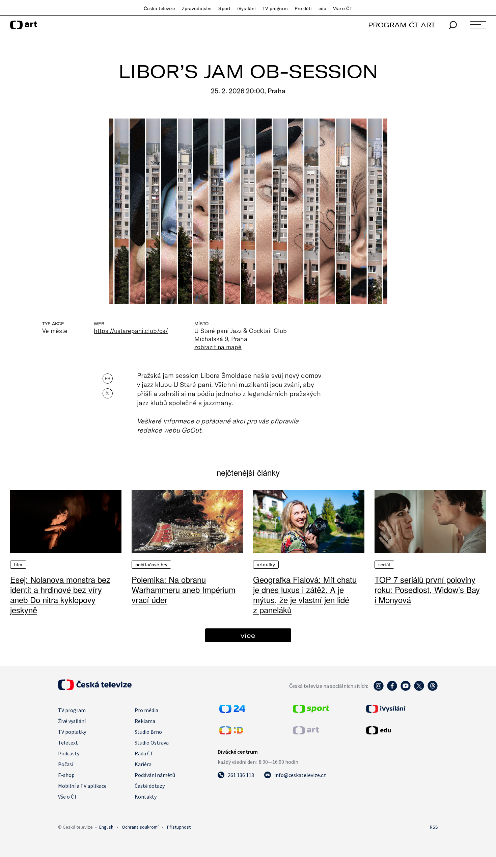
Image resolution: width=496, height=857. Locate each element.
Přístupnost (179, 827)
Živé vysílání (72, 721)
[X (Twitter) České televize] (419, 689)
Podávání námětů (155, 775)
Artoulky (266, 565)
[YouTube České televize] (405, 689)
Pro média (146, 710)
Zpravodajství (197, 8)
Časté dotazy (150, 785)
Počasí (65, 764)
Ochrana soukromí (140, 827)
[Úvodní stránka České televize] (95, 688)
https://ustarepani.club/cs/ (131, 330)
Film (18, 565)
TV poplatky (72, 731)
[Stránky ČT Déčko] (231, 732)
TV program (275, 8)
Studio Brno (148, 731)
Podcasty (68, 753)
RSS (434, 827)
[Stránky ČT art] (306, 732)
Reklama (145, 721)
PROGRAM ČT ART (401, 25)
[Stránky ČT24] (232, 710)
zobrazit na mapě (218, 346)
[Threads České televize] (432, 689)
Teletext (68, 742)
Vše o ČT (342, 8)
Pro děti (303, 8)
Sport (224, 8)
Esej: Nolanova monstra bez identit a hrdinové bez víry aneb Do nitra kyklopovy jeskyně (60, 594)
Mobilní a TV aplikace (82, 785)
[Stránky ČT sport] (311, 710)
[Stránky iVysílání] (401, 709)
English (106, 827)
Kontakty (146, 796)
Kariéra (143, 764)
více (248, 635)
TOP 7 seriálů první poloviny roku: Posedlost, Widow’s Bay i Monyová (427, 589)
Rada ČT (144, 753)
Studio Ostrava (152, 742)
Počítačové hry (151, 565)
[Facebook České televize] (392, 689)
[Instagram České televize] (378, 689)
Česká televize (159, 8)
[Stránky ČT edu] (401, 730)
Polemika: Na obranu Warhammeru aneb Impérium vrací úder (184, 589)
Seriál (384, 565)
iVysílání (246, 8)
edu (322, 8)
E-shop (66, 775)
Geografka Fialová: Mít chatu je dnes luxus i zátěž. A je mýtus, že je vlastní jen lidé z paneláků (305, 594)
